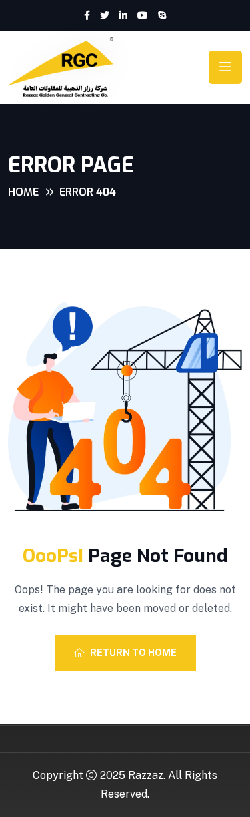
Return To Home (133, 652)
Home (23, 192)
